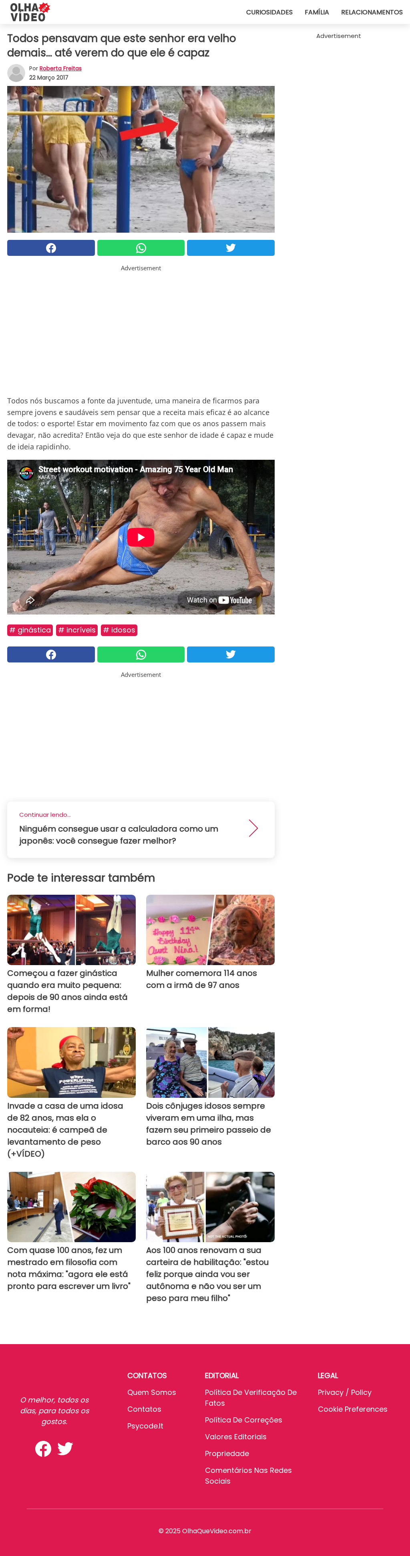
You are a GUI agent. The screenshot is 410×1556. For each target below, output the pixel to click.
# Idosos (119, 630)
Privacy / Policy (345, 1392)
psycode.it (145, 1426)
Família (317, 12)
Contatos (144, 1409)
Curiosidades (269, 12)
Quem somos (151, 1392)
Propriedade (227, 1453)
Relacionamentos (372, 12)
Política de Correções (243, 1420)
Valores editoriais (236, 1437)
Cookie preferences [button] (353, 1409)
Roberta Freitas (61, 68)
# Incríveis (77, 630)
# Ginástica (30, 630)
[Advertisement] (141, 329)
